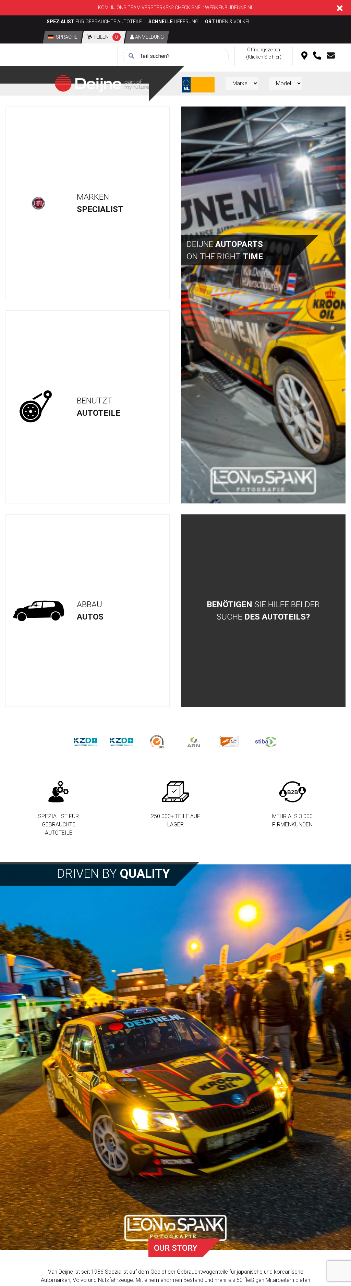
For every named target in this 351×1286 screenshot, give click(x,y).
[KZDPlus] (121, 741)
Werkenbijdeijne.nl (229, 7)
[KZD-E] (85, 741)
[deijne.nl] (102, 83)
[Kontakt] (331, 56)
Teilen (105, 37)
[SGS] (157, 741)
